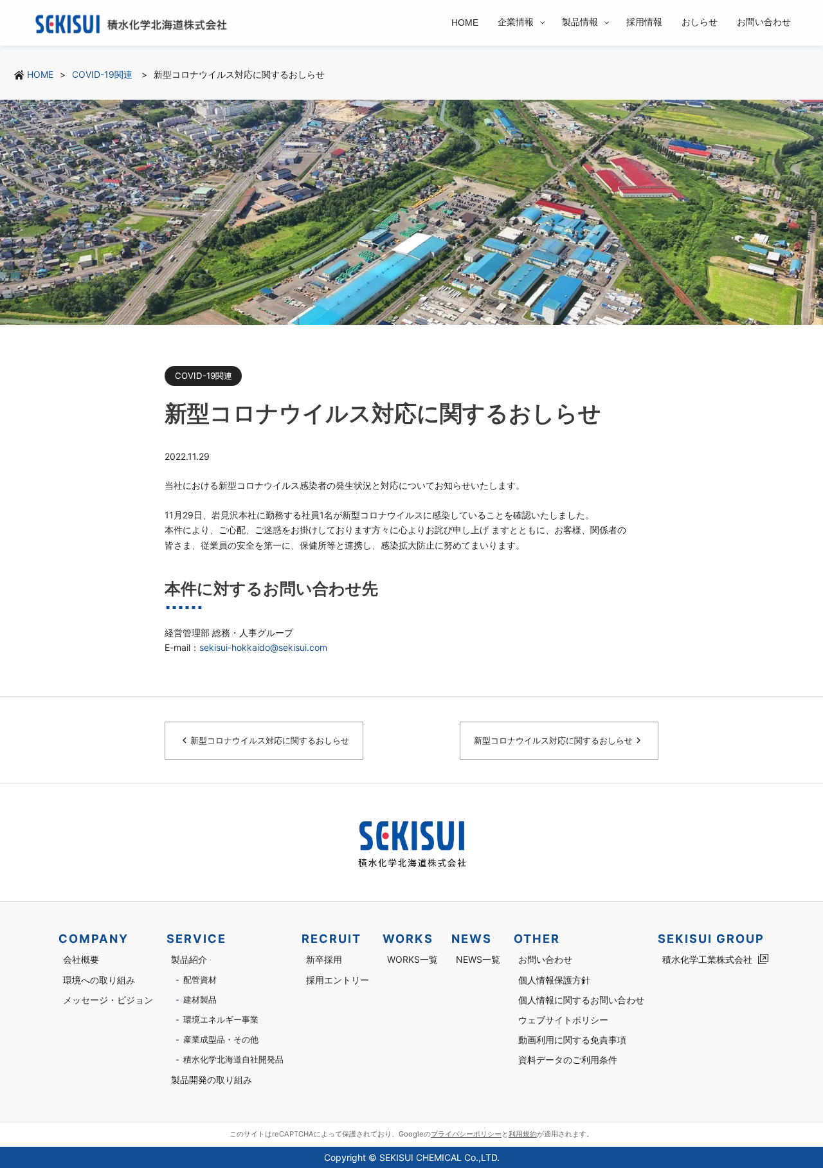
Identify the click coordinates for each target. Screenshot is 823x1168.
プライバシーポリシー (466, 1133)
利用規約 (523, 1133)
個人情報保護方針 (554, 979)
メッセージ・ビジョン (108, 999)
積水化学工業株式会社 (707, 959)
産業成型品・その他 (220, 1040)
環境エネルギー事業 (220, 1020)
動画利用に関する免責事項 (572, 1039)
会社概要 (81, 959)
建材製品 (200, 1000)
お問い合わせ (545, 959)
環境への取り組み (99, 979)
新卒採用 (324, 959)
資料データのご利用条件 (567, 1059)
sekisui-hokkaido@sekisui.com (263, 647)
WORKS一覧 (412, 959)
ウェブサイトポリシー (563, 1019)
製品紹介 (189, 959)
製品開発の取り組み (211, 1079)
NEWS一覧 (478, 959)
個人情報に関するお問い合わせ (581, 999)
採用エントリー (337, 979)
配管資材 (200, 980)
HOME (40, 74)
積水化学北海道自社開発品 (233, 1059)
